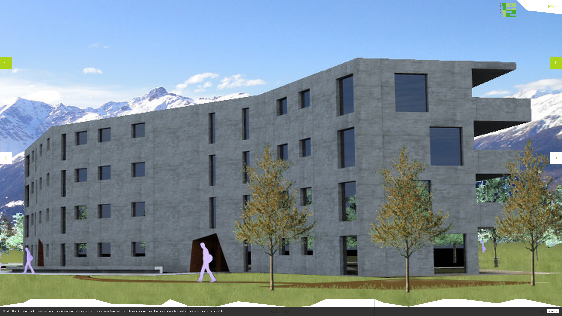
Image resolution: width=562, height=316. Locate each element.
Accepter (553, 311)
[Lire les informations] (556, 63)
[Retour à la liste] (6, 63)
